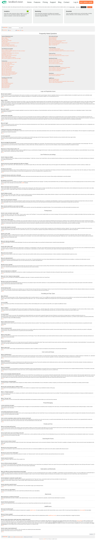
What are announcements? (6, 84)
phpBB (23, 182)
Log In (76, 2)
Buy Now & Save (86, 2)
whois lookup (79, 520)
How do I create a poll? (6, 65)
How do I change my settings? (7, 49)
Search (20, 28)
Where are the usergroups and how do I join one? (57, 40)
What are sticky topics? (6, 85)
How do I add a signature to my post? (8, 64)
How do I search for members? (54, 62)
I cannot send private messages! (54, 48)
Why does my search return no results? (55, 60)
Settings (83, 7)
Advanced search (22, 28)
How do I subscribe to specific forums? (55, 69)
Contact (66, 2)
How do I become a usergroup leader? (55, 41)
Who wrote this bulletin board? (54, 79)
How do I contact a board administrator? (56, 82)
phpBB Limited (33, 510)
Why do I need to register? (6, 37)
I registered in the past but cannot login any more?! (10, 42)
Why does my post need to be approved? (9, 74)
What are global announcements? (7, 83)
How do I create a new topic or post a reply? (9, 62)
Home (29, 2)
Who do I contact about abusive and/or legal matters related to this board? (61, 81)
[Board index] (13, 2)
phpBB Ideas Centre (52, 515)
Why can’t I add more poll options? (7, 66)
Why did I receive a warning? (7, 70)
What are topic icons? (5, 87)
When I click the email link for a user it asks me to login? (11, 58)
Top (3, 97)
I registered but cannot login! (6, 40)
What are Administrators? (53, 37)
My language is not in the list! (7, 54)
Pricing (45, 2)
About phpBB (82, 510)
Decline (78, 7)
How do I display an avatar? (6, 56)
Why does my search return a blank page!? (56, 61)
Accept (90, 7)
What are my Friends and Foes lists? (55, 54)
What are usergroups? (53, 39)
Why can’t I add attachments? (7, 69)
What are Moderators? (53, 38)
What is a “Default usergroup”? (54, 43)
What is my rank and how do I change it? (9, 57)
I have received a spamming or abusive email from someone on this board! (61, 50)
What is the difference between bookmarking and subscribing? (59, 67)
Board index (5, 27)
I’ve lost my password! (5, 43)
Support (53, 2)
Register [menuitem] (18, 30)
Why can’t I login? (5, 41)
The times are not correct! (6, 51)
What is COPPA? (5, 38)
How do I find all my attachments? (54, 75)
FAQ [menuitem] (10, 30)
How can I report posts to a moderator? (8, 71)
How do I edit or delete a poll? (7, 67)
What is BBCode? (5, 78)
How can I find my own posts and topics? (56, 63)
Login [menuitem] (22, 30)
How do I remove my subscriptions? (55, 70)
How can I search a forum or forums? (55, 59)
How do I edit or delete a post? (7, 63)
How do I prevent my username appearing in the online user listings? (13, 50)
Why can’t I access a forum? (7, 68)
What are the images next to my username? (9, 55)
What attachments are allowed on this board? (56, 74)
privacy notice (72, 7)
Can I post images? (5, 82)
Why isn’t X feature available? (54, 80)
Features (37, 2)
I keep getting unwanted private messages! (56, 49)
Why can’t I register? (5, 39)
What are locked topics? (6, 86)
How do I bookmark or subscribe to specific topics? (57, 68)
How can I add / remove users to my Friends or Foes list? (59, 55)
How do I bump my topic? (6, 75)
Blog (59, 2)
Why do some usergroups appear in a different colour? (58, 42)
